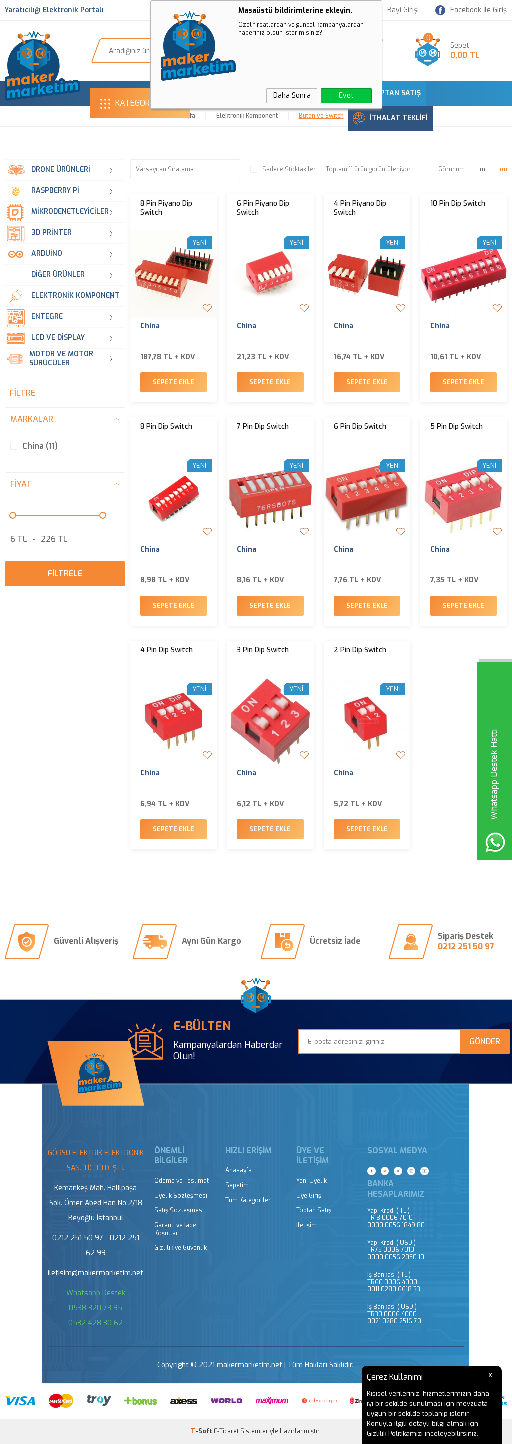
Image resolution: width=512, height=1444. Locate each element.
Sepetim (237, 1185)
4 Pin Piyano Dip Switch (360, 208)
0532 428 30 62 (95, 1323)
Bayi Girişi (403, 10)
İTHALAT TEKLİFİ (399, 118)
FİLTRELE (65, 573)
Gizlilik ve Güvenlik (180, 1248)
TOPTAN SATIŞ (395, 93)
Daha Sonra (292, 95)
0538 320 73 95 (95, 1308)
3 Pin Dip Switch (263, 650)
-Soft (202, 1431)
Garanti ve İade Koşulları (175, 1229)
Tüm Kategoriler (248, 1200)
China (150, 326)
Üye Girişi (309, 1196)
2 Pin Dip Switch (360, 650)
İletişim (306, 1225)
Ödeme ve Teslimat (181, 1181)
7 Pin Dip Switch (263, 426)
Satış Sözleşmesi (179, 1210)
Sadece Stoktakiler (289, 169)
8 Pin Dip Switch (166, 426)
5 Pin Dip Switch (456, 426)
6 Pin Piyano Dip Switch (263, 208)
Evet (346, 95)
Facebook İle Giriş (478, 10)
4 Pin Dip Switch (166, 650)
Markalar (32, 419)
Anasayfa (239, 1170)
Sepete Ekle (173, 382)
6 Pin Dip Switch (360, 426)
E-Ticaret (226, 1431)
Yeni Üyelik (311, 1181)
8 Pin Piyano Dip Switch (166, 208)
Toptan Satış (314, 1210)
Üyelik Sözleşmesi (181, 1196)
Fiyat (21, 484)
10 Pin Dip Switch (458, 203)
